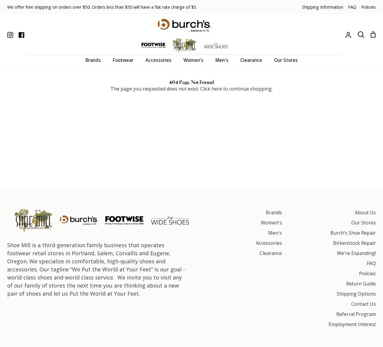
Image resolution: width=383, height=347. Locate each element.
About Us (365, 212)
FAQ (371, 263)
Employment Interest (352, 324)
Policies (367, 273)
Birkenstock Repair (354, 243)
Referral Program (356, 314)
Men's (275, 233)
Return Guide (361, 283)
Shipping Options (356, 294)
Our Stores (363, 222)
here (217, 88)
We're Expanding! (356, 253)
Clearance (271, 253)
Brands (274, 212)
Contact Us (363, 304)
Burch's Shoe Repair (353, 233)
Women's (271, 222)
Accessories (269, 243)
